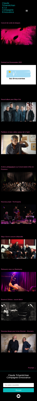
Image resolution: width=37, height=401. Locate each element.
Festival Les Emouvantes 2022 (11, 62)
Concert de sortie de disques (10, 23)
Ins (4, 382)
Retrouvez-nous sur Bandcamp (11, 269)
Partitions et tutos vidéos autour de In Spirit (15, 132)
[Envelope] (18, 396)
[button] (26, 10)
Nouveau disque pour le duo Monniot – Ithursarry (17, 331)
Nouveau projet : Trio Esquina (11, 202)
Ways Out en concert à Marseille (12, 236)
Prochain (32, 368)
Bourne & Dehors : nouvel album (12, 299)
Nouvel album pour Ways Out (11, 99)
